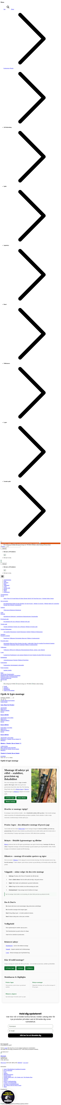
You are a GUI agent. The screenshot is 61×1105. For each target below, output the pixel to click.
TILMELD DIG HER (42, 560)
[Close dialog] (51, 543)
